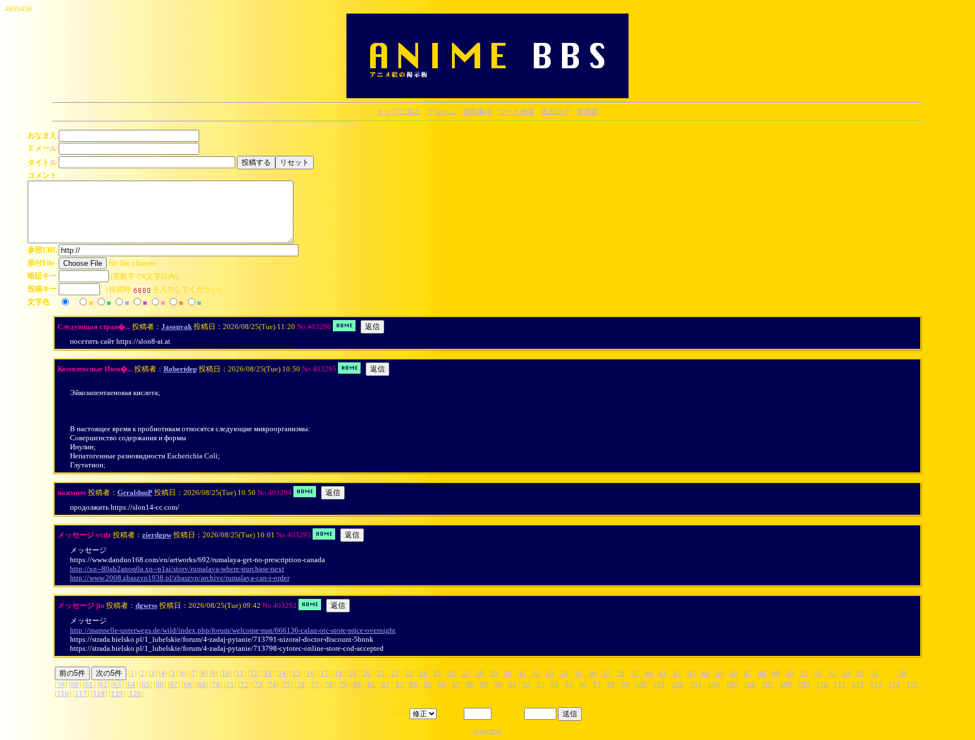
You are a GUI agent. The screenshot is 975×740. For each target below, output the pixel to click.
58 (903, 673)
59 (61, 684)
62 (103, 684)
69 (202, 684)
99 (625, 684)
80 (357, 684)
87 (456, 684)
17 (324, 673)
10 (226, 673)
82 (385, 684)
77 (315, 684)
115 (912, 684)
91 (512, 684)
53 (832, 673)
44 (705, 673)
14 (282, 673)
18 (338, 673)
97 (597, 684)
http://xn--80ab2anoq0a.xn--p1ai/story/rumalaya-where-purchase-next (177, 568)
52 (818, 673)
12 (254, 673)
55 (860, 673)
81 (371, 684)
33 (550, 673)
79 (343, 684)
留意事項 (477, 111)
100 (641, 684)
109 (804, 684)
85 (428, 684)
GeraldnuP (134, 492)
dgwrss (146, 605)
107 (768, 684)
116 (63, 693)
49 (776, 673)
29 (494, 673)
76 (301, 684)
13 (268, 673)
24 (423, 673)
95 (569, 684)
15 (296, 673)
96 (583, 684)
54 (846, 673)
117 (81, 693)
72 (244, 684)
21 (381, 673)
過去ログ (555, 111)
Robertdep (180, 369)
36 (592, 673)
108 (786, 684)
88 (470, 684)
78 (329, 684)
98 (611, 684)
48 (762, 673)
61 (89, 684)
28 (480, 673)
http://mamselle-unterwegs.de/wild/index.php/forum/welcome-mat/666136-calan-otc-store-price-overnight (233, 630)
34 (564, 673)
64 (131, 684)
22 (395, 673)
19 (353, 673)
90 (498, 684)
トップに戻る (399, 111)
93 (540, 684)
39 (635, 673)
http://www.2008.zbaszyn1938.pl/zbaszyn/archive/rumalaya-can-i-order (179, 577)
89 (484, 684)
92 (526, 684)
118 (99, 693)
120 (135, 693)
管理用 (588, 111)
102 (677, 684)
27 (465, 673)
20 (367, 673)
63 (117, 684)
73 (258, 684)
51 (804, 673)
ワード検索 (516, 111)
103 (695, 684)
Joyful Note (487, 731)
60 (75, 684)
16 (310, 673)
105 (731, 684)
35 (578, 673)
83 (399, 684)
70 (216, 684)
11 (240, 673)
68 (188, 684)
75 (287, 684)
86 (442, 684)
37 (607, 673)
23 (409, 673)
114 (894, 684)
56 (875, 673)
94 (555, 684)
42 (677, 673)
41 (663, 673)
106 (750, 684)
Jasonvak (176, 326)
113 (876, 684)
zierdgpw (157, 535)
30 (508, 673)
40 (649, 673)
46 (733, 673)
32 (536, 673)
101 (659, 684)
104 (713, 684)
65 (146, 684)
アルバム (441, 111)
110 (822, 684)
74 (272, 684)
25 (437, 673)
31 (522, 673)
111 (840, 684)
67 (174, 684)
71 (230, 684)
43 (691, 673)
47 (748, 673)
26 (451, 673)
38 (621, 673)
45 (719, 673)
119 (117, 693)
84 (414, 684)
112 (858, 684)
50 (790, 673)
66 (160, 684)
